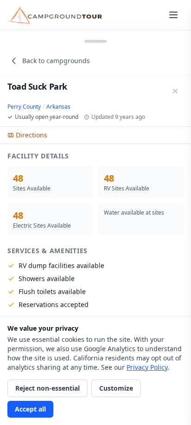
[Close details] (175, 91)
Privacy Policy (147, 367)
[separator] (95, 40)
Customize (116, 388)
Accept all (30, 409)
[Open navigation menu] (173, 15)
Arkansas (58, 107)
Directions (31, 135)
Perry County (24, 107)
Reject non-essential (47, 388)
